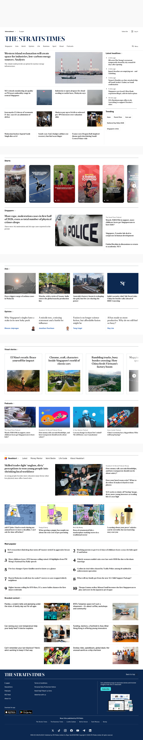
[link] (35, 38)
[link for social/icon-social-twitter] (52, 730)
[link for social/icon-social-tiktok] (59, 730)
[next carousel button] (134, 186)
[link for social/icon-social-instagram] (65, 730)
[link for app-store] (11, 712)
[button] (10, 31)
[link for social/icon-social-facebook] (71, 730)
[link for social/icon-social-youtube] (77, 730)
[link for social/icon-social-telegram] (84, 730)
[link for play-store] (26, 712)
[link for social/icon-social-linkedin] (90, 730)
